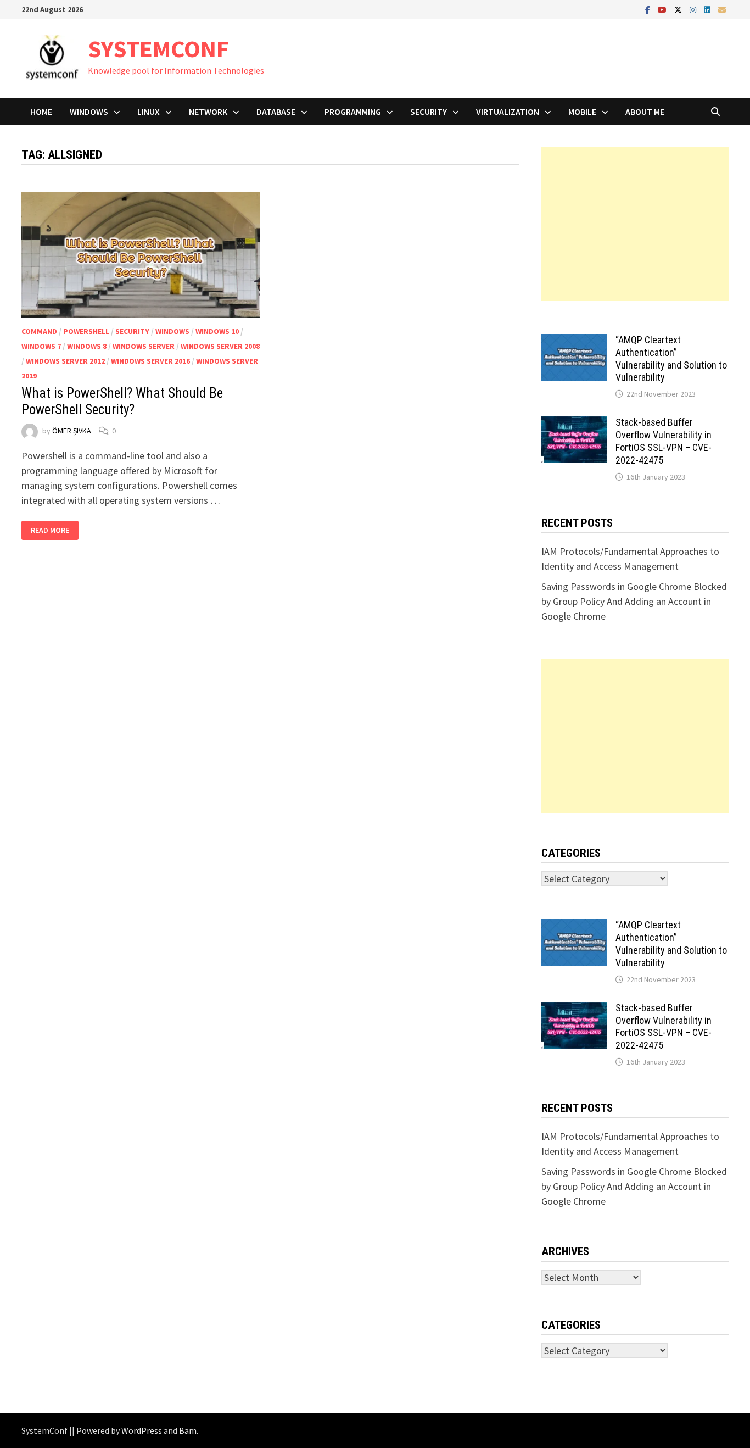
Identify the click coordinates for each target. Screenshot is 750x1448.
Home (41, 111)
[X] (679, 9)
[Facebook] (648, 9)
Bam (188, 1430)
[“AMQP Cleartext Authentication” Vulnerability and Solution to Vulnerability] (574, 341)
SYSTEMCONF (158, 49)
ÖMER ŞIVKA (71, 431)
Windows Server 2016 (150, 361)
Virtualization (507, 111)
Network (208, 111)
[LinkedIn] (708, 9)
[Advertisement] (635, 224)
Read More (54, 530)
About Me (644, 111)
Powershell (86, 331)
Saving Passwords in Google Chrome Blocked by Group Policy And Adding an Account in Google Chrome (634, 601)
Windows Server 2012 (65, 361)
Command (39, 331)
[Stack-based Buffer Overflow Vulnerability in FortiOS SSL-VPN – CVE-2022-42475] (574, 423)
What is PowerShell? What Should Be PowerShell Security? (122, 401)
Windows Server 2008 (220, 346)
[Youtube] (663, 9)
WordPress (141, 1430)
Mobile (582, 111)
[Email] (722, 9)
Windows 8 (87, 346)
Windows (89, 111)
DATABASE (275, 111)
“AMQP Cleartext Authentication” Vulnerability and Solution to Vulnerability (671, 358)
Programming (352, 111)
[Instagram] (694, 9)
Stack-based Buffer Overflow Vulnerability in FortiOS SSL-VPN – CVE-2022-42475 (663, 441)
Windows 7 (41, 346)
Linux (148, 111)
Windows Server (144, 346)
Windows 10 (217, 331)
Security (428, 111)
